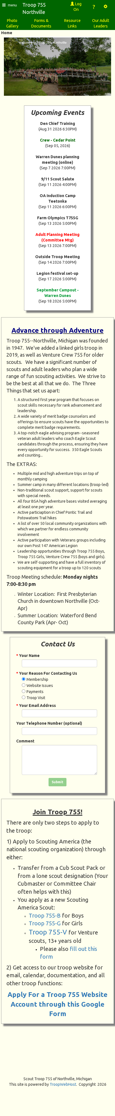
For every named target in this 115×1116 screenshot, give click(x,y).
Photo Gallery (12, 23)
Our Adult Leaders (100, 23)
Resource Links (72, 23)
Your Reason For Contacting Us (46, 673)
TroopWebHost (63, 1084)
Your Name (28, 655)
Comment (25, 741)
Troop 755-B (45, 915)
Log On (77, 7)
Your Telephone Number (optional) (49, 723)
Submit (57, 782)
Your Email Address (36, 705)
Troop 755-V (48, 932)
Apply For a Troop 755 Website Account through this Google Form (57, 1004)
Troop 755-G (45, 923)
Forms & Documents (41, 23)
